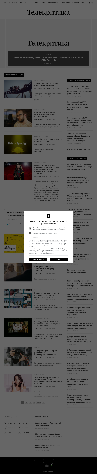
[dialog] (48, 237)
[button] (48, 237)
